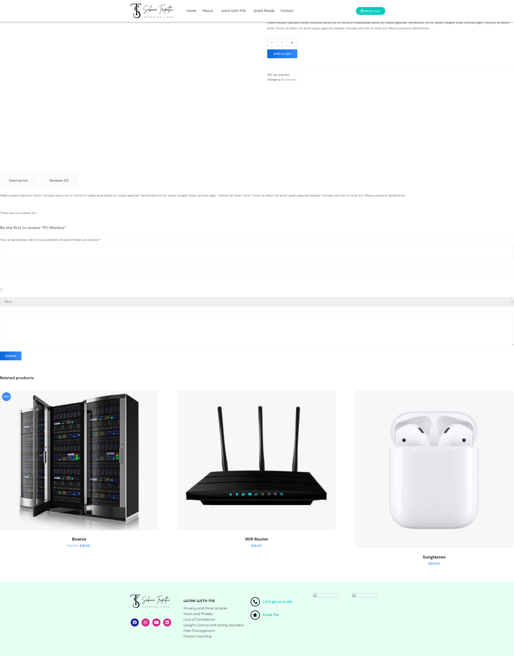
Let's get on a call (277, 602)
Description (18, 180)
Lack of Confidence (199, 619)
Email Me (271, 615)
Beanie (79, 539)
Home (191, 11)
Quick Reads (264, 11)
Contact (287, 11)
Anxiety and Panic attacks (205, 608)
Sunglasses (434, 557)
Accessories (289, 79)
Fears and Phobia (198, 614)
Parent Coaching (197, 636)
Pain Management (199, 631)
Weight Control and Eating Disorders (214, 625)
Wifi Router (256, 539)
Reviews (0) (59, 180)
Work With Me (233, 11)
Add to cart (282, 54)
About (207, 11)
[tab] (18, 180)
